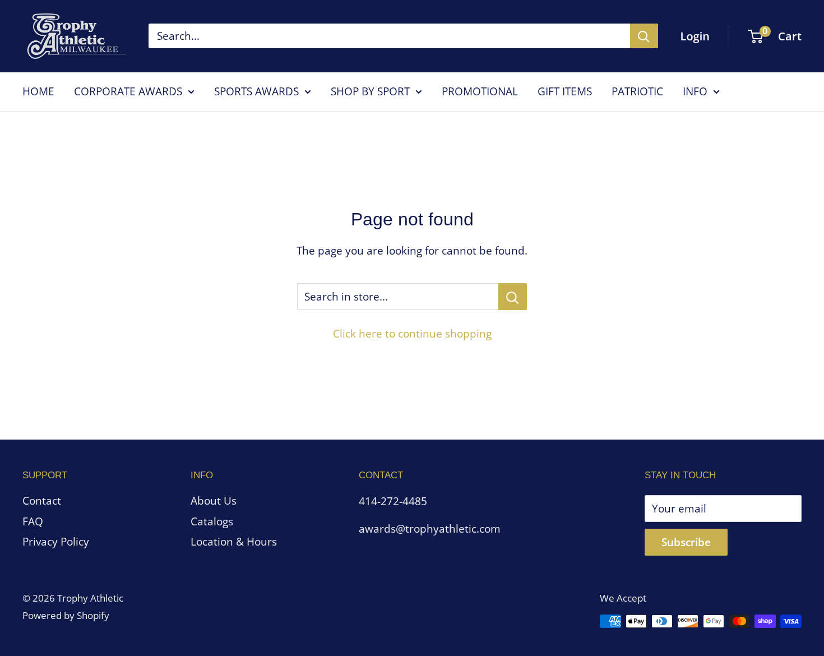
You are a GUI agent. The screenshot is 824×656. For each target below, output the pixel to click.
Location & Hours (234, 541)
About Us (214, 500)
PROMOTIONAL (480, 91)
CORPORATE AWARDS (128, 91)
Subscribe (686, 542)
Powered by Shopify (65, 615)
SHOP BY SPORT (370, 91)
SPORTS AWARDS (256, 91)
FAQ (32, 521)
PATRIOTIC (637, 91)
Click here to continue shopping (412, 333)
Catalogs (212, 521)
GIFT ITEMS (565, 91)
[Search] (644, 36)
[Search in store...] (512, 296)
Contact (41, 500)
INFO (695, 91)
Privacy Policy (55, 541)
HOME (38, 91)
